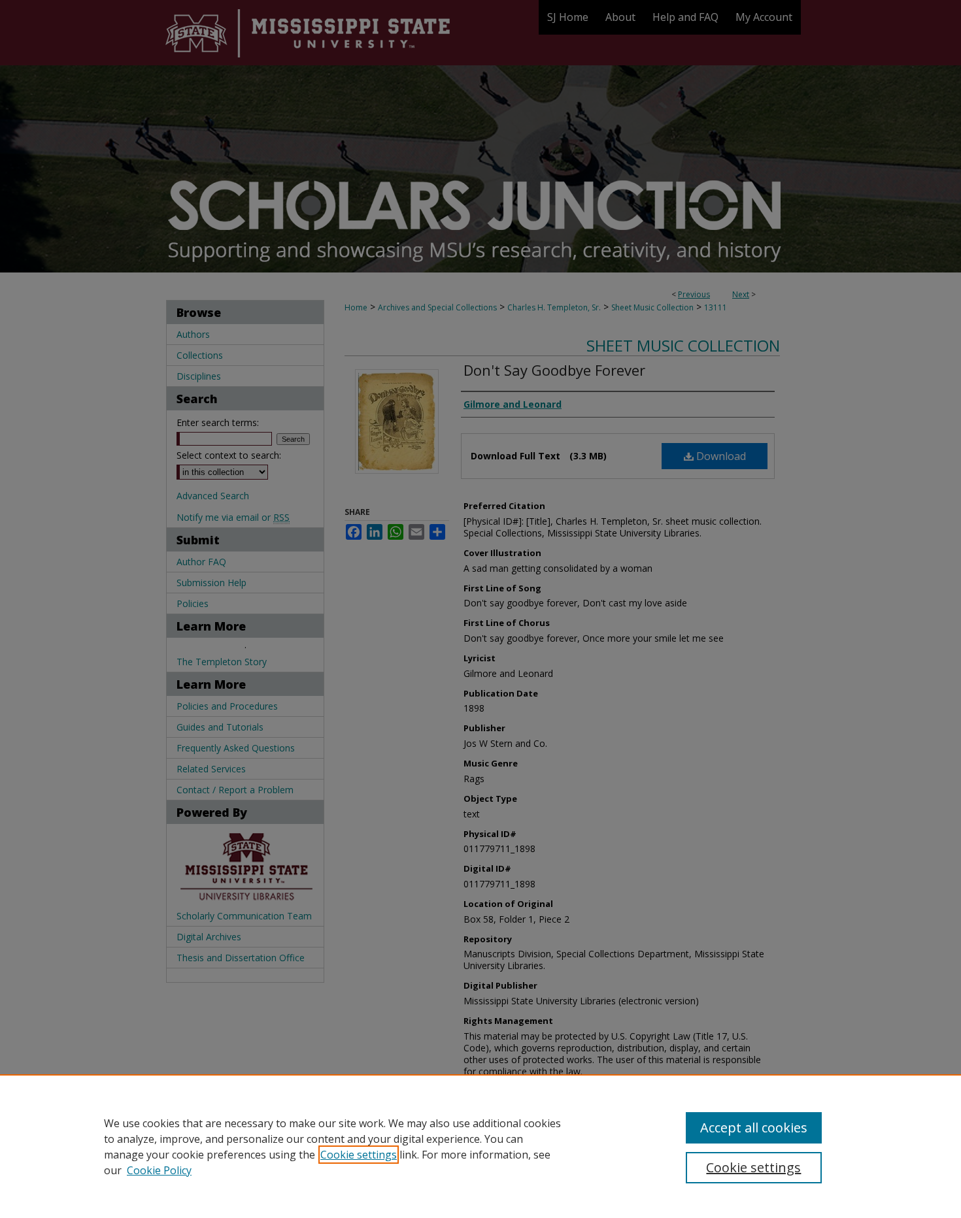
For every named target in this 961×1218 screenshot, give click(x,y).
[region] (480, 1146)
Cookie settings (358, 1154)
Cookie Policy (159, 1170)
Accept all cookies (753, 1127)
